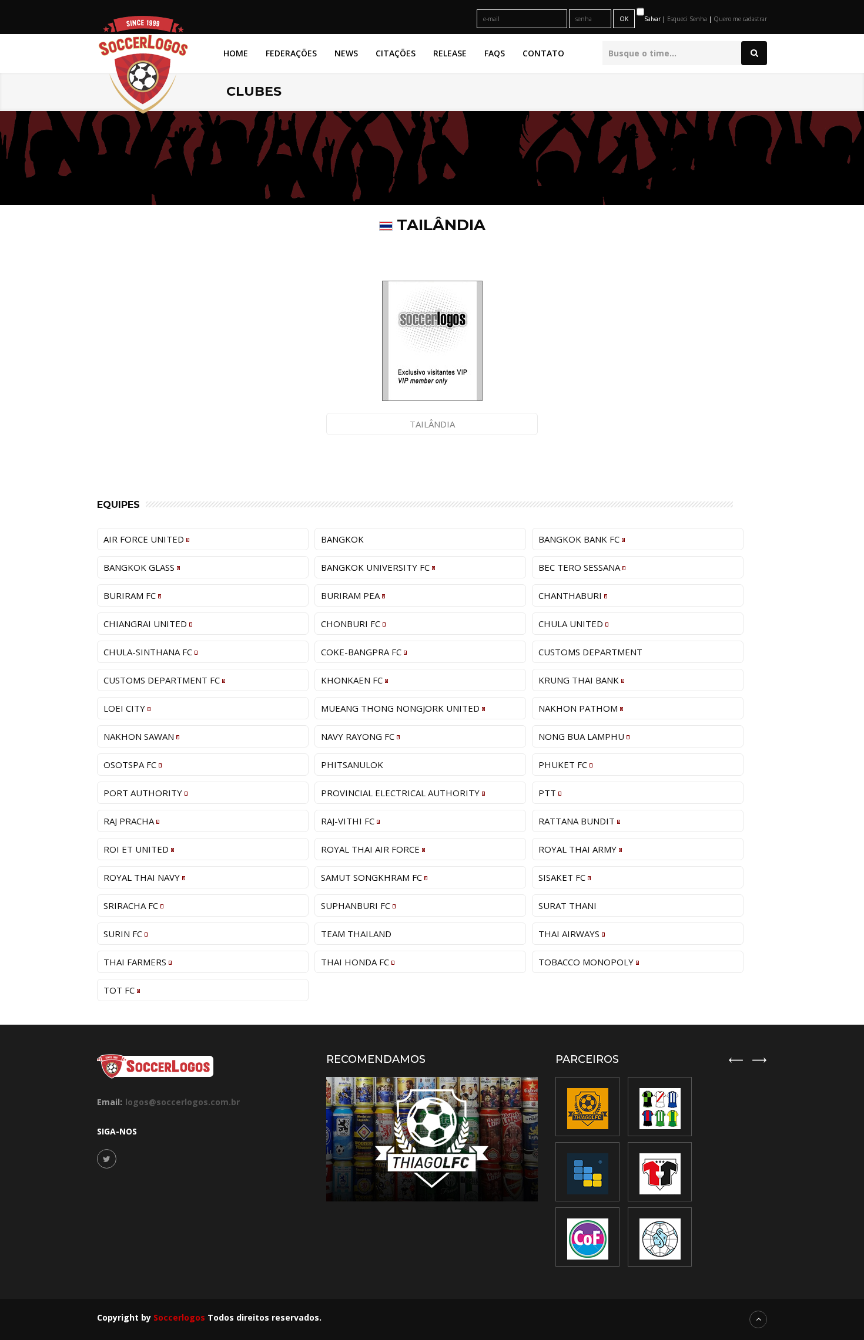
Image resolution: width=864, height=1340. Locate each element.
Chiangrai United (146, 623)
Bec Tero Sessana (580, 567)
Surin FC (124, 933)
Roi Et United (137, 849)
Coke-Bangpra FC (362, 651)
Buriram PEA (351, 595)
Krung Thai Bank (579, 680)
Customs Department (590, 651)
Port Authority (144, 792)
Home (235, 53)
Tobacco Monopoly (587, 962)
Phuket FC (564, 764)
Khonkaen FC (353, 680)
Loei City (125, 708)
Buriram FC (130, 595)
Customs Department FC (162, 680)
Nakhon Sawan (139, 736)
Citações (396, 53)
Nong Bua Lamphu (582, 736)
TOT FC (120, 990)
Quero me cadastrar (740, 19)
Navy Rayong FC (359, 736)
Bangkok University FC (376, 567)
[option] (659, 1172)
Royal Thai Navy (142, 877)
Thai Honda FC (356, 962)
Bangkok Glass (140, 567)
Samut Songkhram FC (372, 877)
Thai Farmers (136, 962)
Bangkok (342, 539)
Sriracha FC (131, 905)
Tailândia (432, 424)
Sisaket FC (563, 877)
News (346, 53)
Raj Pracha (129, 821)
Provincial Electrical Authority (401, 792)
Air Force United (144, 539)
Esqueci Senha (688, 19)
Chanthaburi (571, 595)
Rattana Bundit (577, 821)
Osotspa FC (131, 764)
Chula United (571, 623)
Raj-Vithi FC (349, 821)
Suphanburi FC (357, 905)
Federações (291, 53)
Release (450, 53)
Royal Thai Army (578, 849)
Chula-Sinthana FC (149, 651)
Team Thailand (356, 933)
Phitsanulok (352, 764)
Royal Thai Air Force (371, 849)
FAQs (494, 53)
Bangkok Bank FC (580, 539)
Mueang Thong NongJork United (401, 708)
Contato (543, 53)
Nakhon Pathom (579, 708)
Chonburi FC (352, 623)
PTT (548, 792)
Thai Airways (570, 933)
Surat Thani (567, 905)
